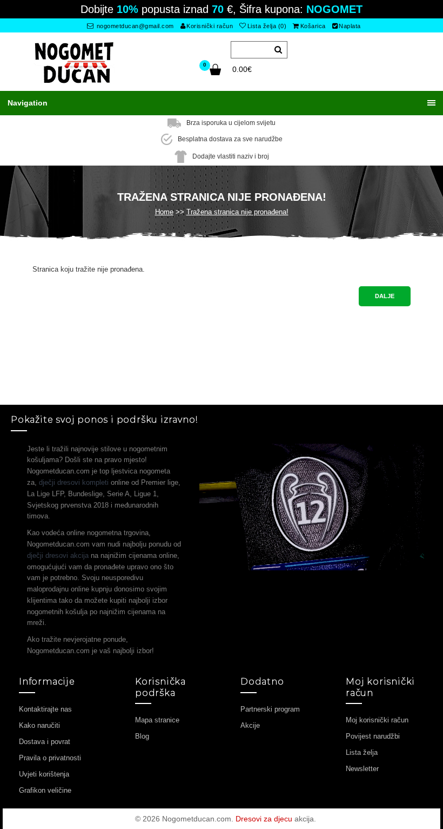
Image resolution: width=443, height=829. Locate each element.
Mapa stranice (157, 720)
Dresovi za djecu (264, 818)
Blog (142, 736)
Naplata (350, 26)
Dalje (384, 296)
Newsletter (362, 769)
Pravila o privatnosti (50, 758)
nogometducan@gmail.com (134, 26)
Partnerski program (270, 709)
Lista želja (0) (267, 26)
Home (164, 212)
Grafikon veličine (45, 790)
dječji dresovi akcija (58, 555)
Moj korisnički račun (377, 720)
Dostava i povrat (44, 742)
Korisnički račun (209, 26)
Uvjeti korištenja (44, 774)
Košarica (313, 26)
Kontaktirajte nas (45, 709)
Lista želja (362, 752)
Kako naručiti (39, 725)
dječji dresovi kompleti (74, 482)
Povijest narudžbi (373, 736)
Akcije (250, 725)
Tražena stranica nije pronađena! (237, 212)
